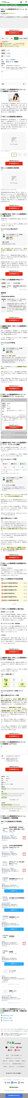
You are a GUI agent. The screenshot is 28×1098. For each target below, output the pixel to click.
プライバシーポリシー (6, 1063)
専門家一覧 (11, 1061)
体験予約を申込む (14, 1095)
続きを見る (14, 603)
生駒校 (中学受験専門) (7, 996)
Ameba (8, 1082)
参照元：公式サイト (23, 414)
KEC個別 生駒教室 (6, 903)
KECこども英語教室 (10, 59)
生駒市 (8, 6)
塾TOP (2, 6)
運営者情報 (17, 1061)
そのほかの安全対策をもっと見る (14, 810)
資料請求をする (14, 33)
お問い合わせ (11, 1066)
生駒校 (3, 884)
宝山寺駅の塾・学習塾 (8, 1020)
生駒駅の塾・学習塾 (7, 1018)
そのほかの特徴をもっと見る (14, 799)
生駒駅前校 (4, 922)
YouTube (18, 1050)
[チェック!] (24, 838)
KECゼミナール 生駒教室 (8, 835)
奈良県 (5, 6)
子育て (11, 1050)
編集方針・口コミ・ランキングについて (14, 1058)
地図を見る (5, 840)
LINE (13, 1047)
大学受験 (20, 1047)
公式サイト (14, 891)
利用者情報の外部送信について (18, 1063)
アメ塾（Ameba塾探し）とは (16, 1055)
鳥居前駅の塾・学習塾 (8, 1015)
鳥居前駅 (12, 6)
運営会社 (5, 1066)
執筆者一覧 (5, 1061)
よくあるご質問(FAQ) (20, 1066)
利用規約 (23, 1061)
